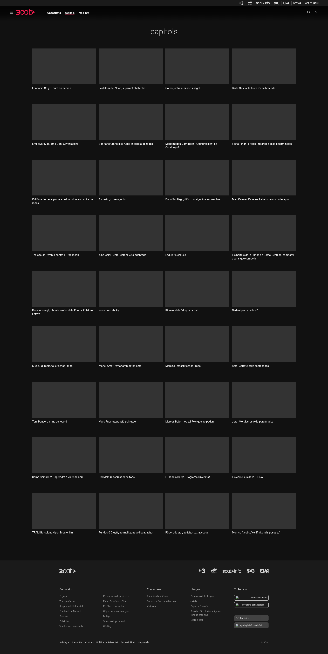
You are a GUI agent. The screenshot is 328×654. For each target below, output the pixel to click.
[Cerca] (310, 12)
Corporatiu (311, 3)
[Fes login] (316, 12)
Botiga (297, 3)
